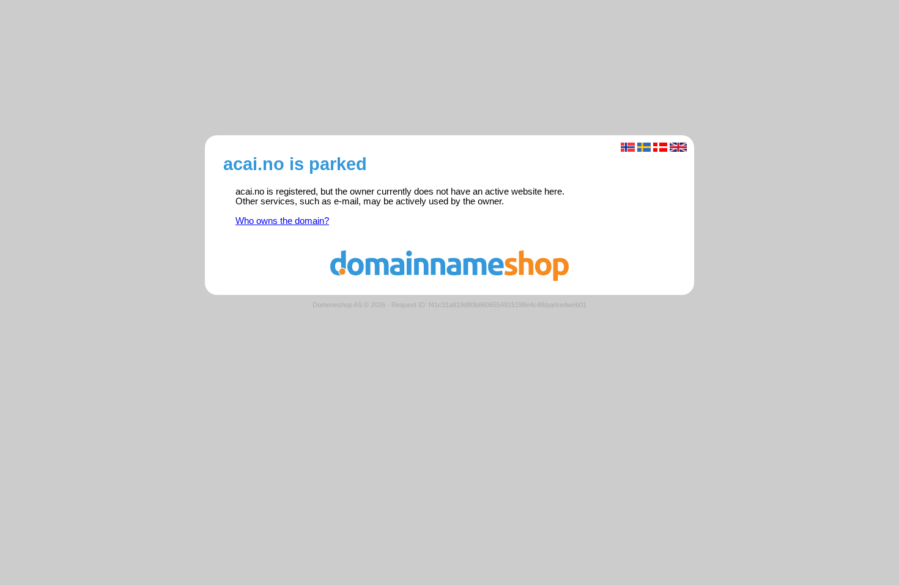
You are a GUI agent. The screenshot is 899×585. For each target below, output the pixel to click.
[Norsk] (628, 147)
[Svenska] (644, 147)
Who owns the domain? (282, 221)
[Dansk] (660, 147)
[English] (678, 147)
